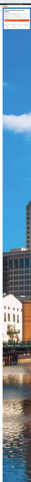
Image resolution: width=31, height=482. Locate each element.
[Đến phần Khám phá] (1, 14)
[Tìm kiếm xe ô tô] (1, 12)
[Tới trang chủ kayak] (5, 6)
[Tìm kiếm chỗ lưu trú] (1, 10)
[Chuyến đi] (1, 17)
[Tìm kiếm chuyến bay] (1, 8)
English (21, 4)
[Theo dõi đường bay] (1, 15)
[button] (30, 4)
